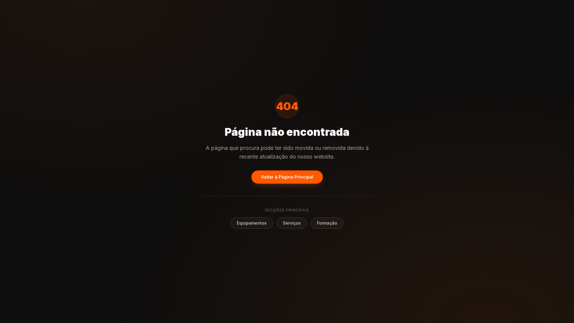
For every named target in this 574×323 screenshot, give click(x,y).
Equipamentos (252, 223)
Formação (327, 223)
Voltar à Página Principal (287, 176)
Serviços (292, 223)
